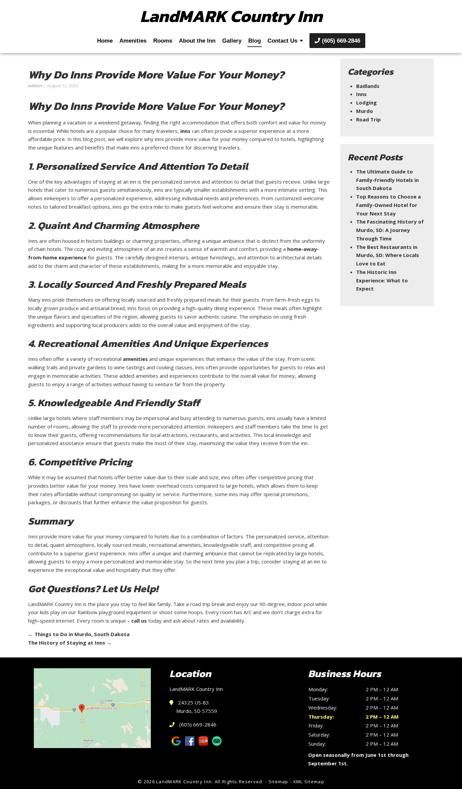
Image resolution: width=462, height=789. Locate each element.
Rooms (162, 41)
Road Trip (368, 119)
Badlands (367, 86)
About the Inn (197, 41)
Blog (254, 41)
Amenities (132, 41)
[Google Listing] (92, 708)
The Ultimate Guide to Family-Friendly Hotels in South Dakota (387, 180)
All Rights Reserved (238, 782)
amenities (135, 358)
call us (139, 620)
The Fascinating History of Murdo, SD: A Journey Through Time (390, 230)
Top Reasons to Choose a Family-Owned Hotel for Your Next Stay (388, 205)
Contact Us (282, 41)
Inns (361, 94)
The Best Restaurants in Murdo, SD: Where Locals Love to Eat (387, 255)
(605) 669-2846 (340, 41)
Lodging (366, 102)
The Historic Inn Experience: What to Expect (382, 280)
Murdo (364, 111)
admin (35, 86)
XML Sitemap (308, 782)
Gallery (231, 41)
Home (105, 41)
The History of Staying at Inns (70, 642)
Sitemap (278, 782)
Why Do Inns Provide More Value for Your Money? (156, 74)
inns (185, 130)
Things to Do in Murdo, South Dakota (79, 634)
